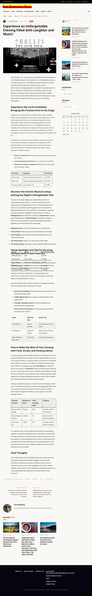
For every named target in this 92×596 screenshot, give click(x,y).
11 (83, 122)
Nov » (68, 134)
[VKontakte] (5, 119)
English (67, 21)
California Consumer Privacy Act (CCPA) (60, 573)
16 (75, 125)
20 (64, 128)
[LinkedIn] (5, 91)
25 (83, 128)
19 (87, 125)
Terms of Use (50, 584)
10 (79, 122)
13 (64, 125)
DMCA (48, 578)
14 (67, 125)
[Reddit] (5, 114)
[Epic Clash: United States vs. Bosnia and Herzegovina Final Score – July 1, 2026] (66, 76)
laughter (27, 479)
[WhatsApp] (5, 128)
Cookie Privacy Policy (54, 576)
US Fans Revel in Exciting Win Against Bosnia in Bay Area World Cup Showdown (10, 542)
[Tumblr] (5, 109)
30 (75, 131)
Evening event (19, 479)
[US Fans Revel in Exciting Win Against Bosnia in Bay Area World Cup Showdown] (11, 527)
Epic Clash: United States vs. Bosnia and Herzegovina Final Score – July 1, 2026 (80, 76)
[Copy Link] (5, 105)
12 (87, 122)
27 (64, 131)
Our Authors (70, 1)
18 (83, 125)
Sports (49, 11)
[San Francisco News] (17, 6)
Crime (13, 11)
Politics (43, 11)
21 (67, 128)
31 (79, 131)
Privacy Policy (51, 581)
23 (75, 128)
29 (71, 131)
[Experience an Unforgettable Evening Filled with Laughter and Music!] (29, 55)
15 (71, 125)
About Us (63, 1)
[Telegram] (5, 123)
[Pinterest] (5, 96)
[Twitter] (5, 86)
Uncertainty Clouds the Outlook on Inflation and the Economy (47, 541)
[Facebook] (5, 82)
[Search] (88, 11)
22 (71, 128)
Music (41, 479)
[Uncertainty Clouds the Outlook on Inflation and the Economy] (48, 527)
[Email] (5, 100)
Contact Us (77, 1)
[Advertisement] (45, 6)
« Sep (63, 134)
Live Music (35, 479)
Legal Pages (84, 1)
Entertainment (29, 11)
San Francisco (49, 479)
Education (19, 11)
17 (79, 125)
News (37, 11)
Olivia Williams (13, 21)
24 (79, 128)
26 (87, 128)
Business (6, 11)
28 (67, 131)
